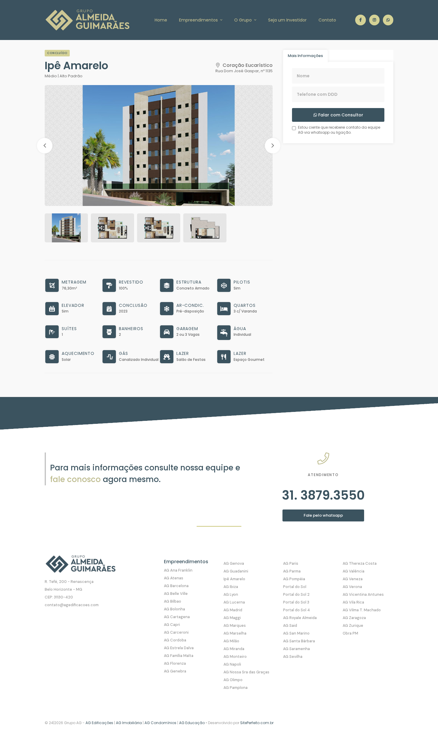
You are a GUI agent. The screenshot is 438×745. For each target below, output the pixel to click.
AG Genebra (175, 671)
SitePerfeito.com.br (257, 722)
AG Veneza (353, 578)
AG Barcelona (176, 585)
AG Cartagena (177, 616)
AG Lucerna (234, 602)
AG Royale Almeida (300, 617)
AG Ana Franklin (178, 570)
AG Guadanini (235, 571)
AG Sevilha (292, 656)
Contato (327, 20)
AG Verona (352, 586)
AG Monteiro (235, 656)
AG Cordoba (175, 640)
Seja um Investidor (287, 20)
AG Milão (231, 641)
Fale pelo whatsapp (323, 515)
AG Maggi (232, 617)
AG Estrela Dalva (179, 647)
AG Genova (233, 563)
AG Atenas (173, 578)
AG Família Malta (178, 655)
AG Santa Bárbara (299, 641)
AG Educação (192, 722)
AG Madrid (232, 609)
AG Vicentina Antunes (363, 594)
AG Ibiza (230, 586)
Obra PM (350, 633)
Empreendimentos (199, 20)
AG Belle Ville (176, 593)
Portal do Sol (294, 586)
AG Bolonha (174, 609)
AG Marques (234, 625)
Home (161, 20)
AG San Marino (296, 633)
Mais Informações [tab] (305, 55)
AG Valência (353, 571)
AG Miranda (233, 648)
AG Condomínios (161, 722)
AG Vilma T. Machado (362, 609)
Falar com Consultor (340, 115)
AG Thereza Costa (360, 563)
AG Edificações (99, 722)
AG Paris (290, 563)
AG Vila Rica (353, 602)
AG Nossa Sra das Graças (246, 672)
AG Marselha (234, 633)
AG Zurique (353, 625)
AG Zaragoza (354, 617)
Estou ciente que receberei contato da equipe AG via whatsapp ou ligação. (339, 130)
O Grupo (243, 20)
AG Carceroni (176, 632)
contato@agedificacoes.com (72, 604)
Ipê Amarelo (234, 578)
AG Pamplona (235, 687)
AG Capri (172, 624)
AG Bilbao (172, 601)
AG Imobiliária (129, 722)
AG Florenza (175, 663)
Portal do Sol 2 (296, 594)
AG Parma (292, 571)
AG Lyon (230, 594)
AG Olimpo (233, 679)
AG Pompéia (294, 578)
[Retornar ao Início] (421, 728)
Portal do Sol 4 (296, 609)
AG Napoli (232, 664)
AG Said (290, 625)
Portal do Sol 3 (296, 602)
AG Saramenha (296, 648)
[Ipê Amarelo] (159, 145)
